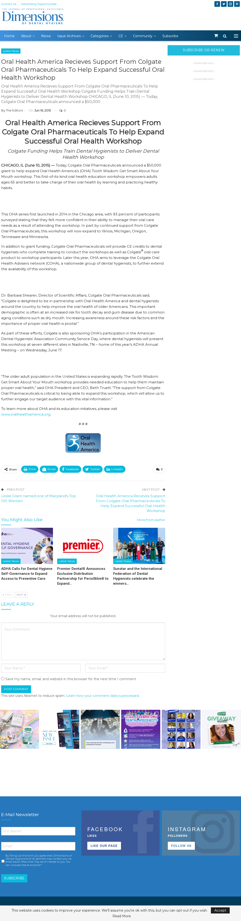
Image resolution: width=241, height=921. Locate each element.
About (26, 36)
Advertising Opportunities (38, 4)
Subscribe (170, 36)
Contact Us (8, 4)
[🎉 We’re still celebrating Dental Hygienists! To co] (140, 729)
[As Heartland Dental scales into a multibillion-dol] (100, 729)
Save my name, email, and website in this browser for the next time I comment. (71, 679)
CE (120, 36)
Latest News (11, 51)
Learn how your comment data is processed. (103, 696)
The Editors (14, 110)
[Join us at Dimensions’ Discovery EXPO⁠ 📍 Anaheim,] (181, 729)
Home (9, 36)
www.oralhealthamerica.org (25, 414)
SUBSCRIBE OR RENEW (204, 50)
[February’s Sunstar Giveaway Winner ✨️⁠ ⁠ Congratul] (221, 729)
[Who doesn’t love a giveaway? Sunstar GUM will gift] (19, 729)
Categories (99, 36)
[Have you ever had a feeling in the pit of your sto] (60, 729)
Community (143, 36)
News (46, 36)
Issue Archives (69, 36)
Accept (220, 910)
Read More (121, 916)
